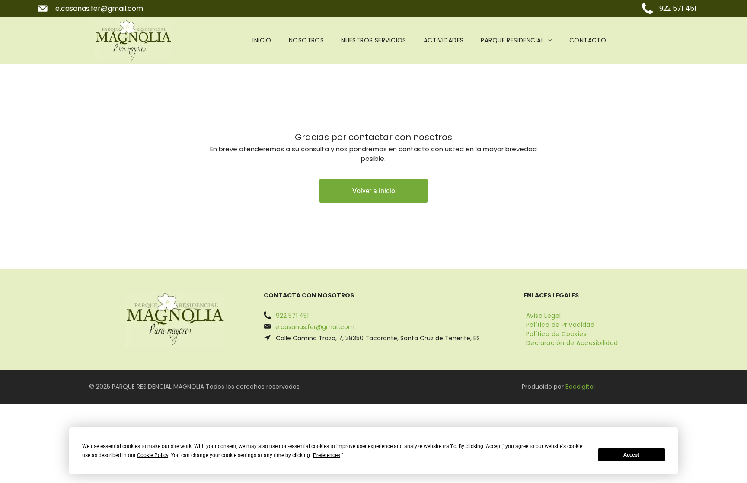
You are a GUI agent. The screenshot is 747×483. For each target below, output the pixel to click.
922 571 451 (677, 8)
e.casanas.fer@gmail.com (99, 8)
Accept (631, 455)
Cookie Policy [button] (152, 455)
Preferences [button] (326, 455)
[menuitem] (262, 40)
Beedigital (580, 386)
